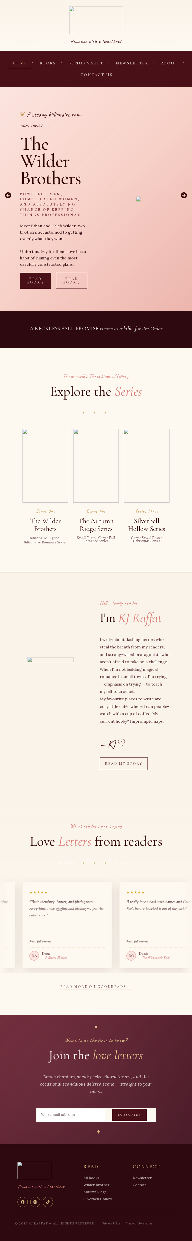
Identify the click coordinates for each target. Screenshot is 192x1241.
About (169, 63)
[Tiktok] (48, 1202)
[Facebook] (23, 1202)
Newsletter (132, 63)
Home (20, 63)
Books (48, 63)
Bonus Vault (86, 63)
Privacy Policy (111, 1223)
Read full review (107, 941)
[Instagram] (35, 1202)
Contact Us (96, 74)
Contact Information (139, 1223)
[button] (8, 195)
